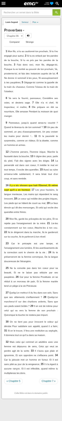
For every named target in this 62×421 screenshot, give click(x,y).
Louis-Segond (11, 22)
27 (7, 292)
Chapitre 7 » (48, 381)
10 (45, 127)
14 (52, 160)
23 (7, 243)
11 (35, 136)
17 (32, 189)
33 (32, 350)
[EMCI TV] (31, 4)
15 (41, 169)
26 (17, 277)
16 (7, 185)
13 (31, 156)
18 (15, 198)
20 (7, 218)
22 (5, 232)
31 (5, 330)
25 (7, 268)
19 (48, 203)
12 (7, 151)
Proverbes (13, 30)
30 (7, 321)
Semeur (25, 22)
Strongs (29, 42)
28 (44, 297)
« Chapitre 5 (13, 381)
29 (31, 306)
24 (49, 252)
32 (7, 341)
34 (56, 355)
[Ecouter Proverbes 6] (28, 35)
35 (42, 364)
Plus (34, 22)
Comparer (14, 42)
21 (48, 223)
